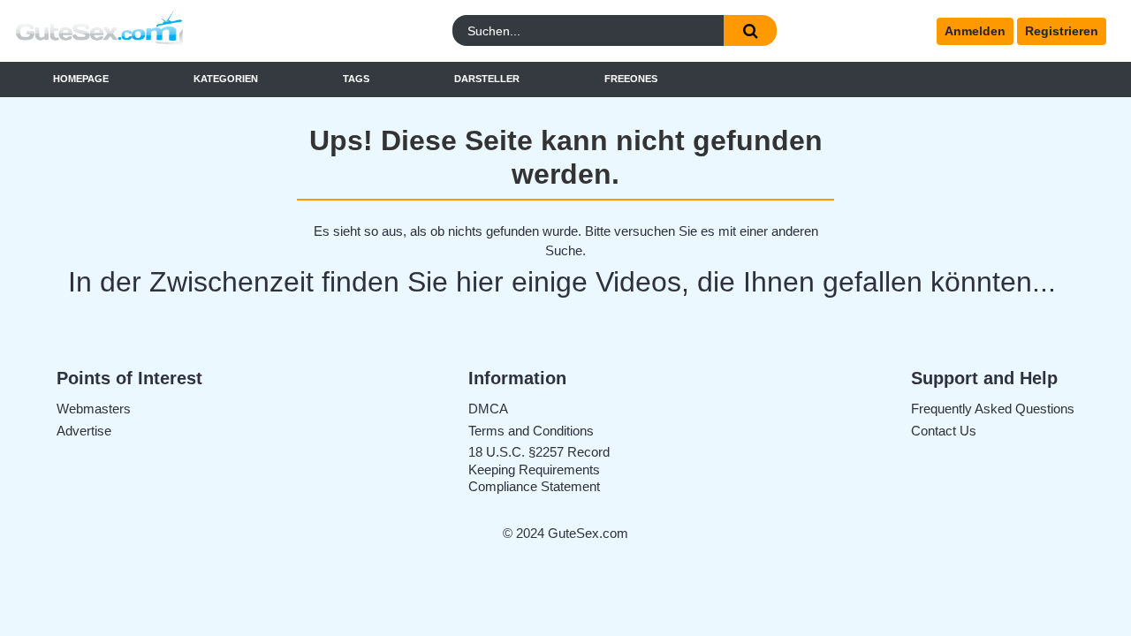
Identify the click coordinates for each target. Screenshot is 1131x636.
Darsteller (487, 78)
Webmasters (94, 408)
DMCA (488, 408)
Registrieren (1061, 31)
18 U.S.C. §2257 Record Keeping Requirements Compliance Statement (539, 469)
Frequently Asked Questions (992, 408)
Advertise (84, 430)
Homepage (81, 78)
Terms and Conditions (531, 430)
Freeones (630, 78)
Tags (356, 78)
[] (750, 30)
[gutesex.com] (149, 31)
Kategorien (226, 78)
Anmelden (975, 31)
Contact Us (943, 430)
